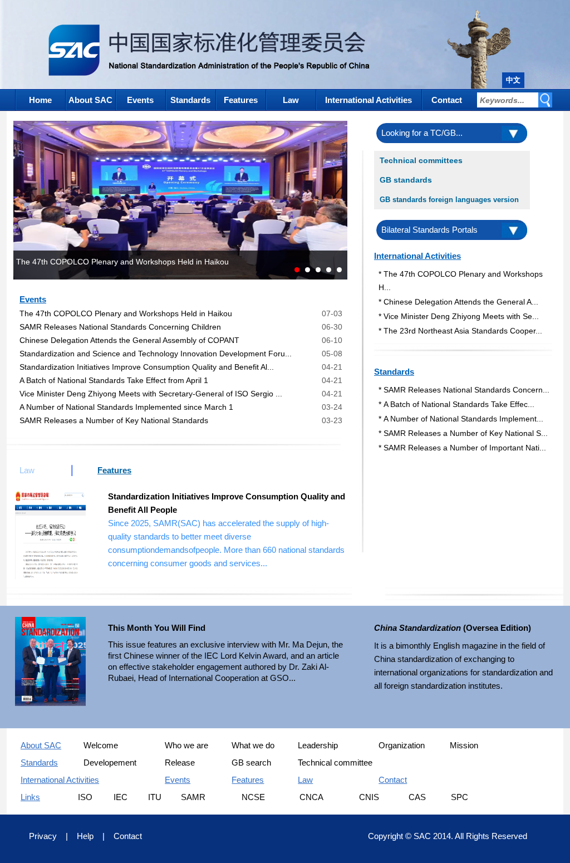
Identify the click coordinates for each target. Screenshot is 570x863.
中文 (513, 80)
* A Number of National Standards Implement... (461, 418)
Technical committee (335, 762)
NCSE (253, 797)
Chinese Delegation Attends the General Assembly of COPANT (129, 340)
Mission (464, 745)
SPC (459, 797)
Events (140, 100)
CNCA (311, 797)
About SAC (90, 100)
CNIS (369, 797)
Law (291, 100)
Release (180, 762)
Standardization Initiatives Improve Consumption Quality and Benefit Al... (146, 366)
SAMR (193, 797)
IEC (120, 797)
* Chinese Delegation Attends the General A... (458, 301)
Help (85, 836)
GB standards (406, 179)
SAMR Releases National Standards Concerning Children (120, 326)
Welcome (100, 745)
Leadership (318, 745)
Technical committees (421, 160)
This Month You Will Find (156, 627)
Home (40, 100)
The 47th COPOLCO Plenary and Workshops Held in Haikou (125, 313)
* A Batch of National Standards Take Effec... (456, 404)
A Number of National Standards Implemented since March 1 (126, 407)
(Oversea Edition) (452, 627)
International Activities (368, 100)
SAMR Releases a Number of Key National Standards (113, 420)
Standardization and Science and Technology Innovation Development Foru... (155, 353)
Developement (109, 762)
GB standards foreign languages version (449, 199)
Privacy (43, 836)
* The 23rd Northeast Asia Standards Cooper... (460, 330)
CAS (417, 797)
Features (241, 100)
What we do (253, 745)
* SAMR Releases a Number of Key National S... (463, 433)
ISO (85, 797)
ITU (154, 797)
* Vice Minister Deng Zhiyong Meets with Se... (459, 316)
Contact (446, 100)
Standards (190, 100)
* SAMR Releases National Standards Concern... (464, 389)
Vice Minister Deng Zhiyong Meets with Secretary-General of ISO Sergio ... (150, 393)
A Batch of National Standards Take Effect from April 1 (113, 380)
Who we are (186, 745)
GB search (251, 762)
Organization (402, 745)
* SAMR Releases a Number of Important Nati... (462, 447)
